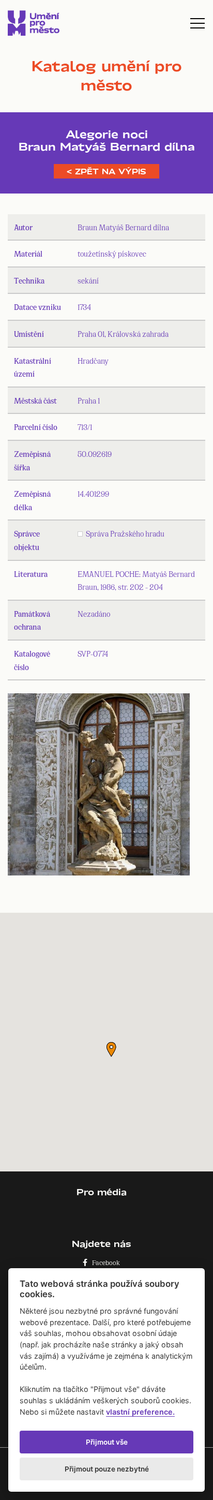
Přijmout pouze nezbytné (107, 1469)
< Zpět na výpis (106, 171)
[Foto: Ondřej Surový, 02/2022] (99, 787)
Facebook (103, 1262)
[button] (111, 1049)
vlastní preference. (140, 1411)
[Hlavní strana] (33, 23)
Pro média (102, 1192)
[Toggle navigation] (197, 23)
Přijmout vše (107, 1442)
